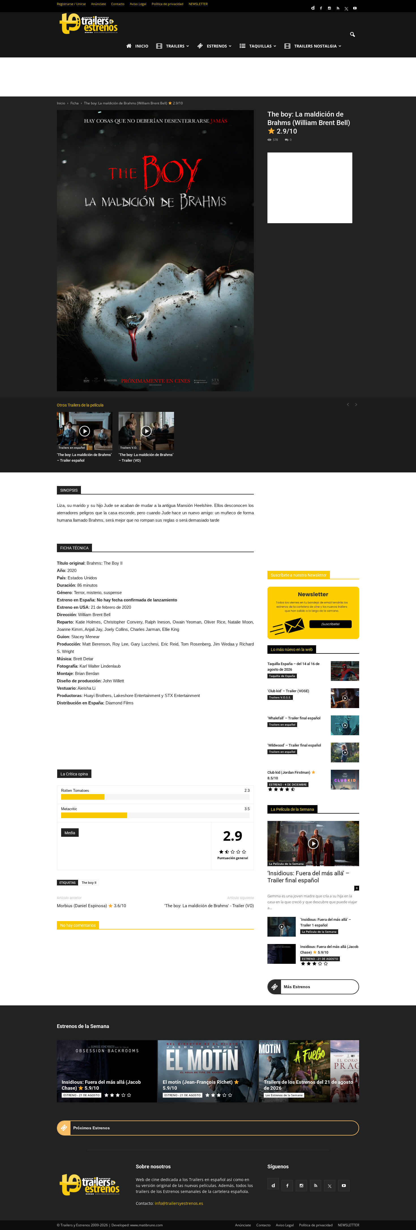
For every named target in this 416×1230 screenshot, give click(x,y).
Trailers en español (72, 448)
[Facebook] (321, 8)
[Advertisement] (208, 77)
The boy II (89, 882)
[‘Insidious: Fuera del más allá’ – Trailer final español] (313, 843)
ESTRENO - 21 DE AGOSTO (320, 959)
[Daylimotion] (312, 6)
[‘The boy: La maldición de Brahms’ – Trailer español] (84, 431)
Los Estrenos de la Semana (284, 1095)
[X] (346, 8)
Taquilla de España (282, 676)
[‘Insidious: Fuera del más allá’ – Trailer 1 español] (281, 927)
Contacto (118, 4)
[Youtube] (355, 8)
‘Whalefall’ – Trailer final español (293, 718)
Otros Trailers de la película (80, 405)
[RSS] (338, 8)
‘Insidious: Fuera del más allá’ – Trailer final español (308, 877)
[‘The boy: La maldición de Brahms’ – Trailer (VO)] (146, 431)
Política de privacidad (167, 4)
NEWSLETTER (198, 4)
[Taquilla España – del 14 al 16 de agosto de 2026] (345, 671)
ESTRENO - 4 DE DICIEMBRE (288, 784)
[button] (352, 35)
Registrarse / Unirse (71, 4)
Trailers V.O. (128, 448)
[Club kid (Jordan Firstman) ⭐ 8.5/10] (345, 780)
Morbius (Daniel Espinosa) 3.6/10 (91, 905)
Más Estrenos (297, 986)
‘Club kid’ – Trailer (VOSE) (288, 691)
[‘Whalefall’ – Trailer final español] (345, 725)
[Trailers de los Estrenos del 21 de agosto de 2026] (309, 1071)
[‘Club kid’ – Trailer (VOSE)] (345, 698)
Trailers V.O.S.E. (280, 697)
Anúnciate (98, 4)
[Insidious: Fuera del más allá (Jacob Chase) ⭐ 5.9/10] (281, 954)
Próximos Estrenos (91, 1128)
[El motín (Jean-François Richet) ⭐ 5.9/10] (208, 1071)
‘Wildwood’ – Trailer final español (294, 745)
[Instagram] (329, 8)
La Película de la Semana (292, 809)
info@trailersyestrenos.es (179, 1203)
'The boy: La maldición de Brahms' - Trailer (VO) (209, 905)
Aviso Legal (138, 4)
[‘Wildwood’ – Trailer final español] (345, 752)
